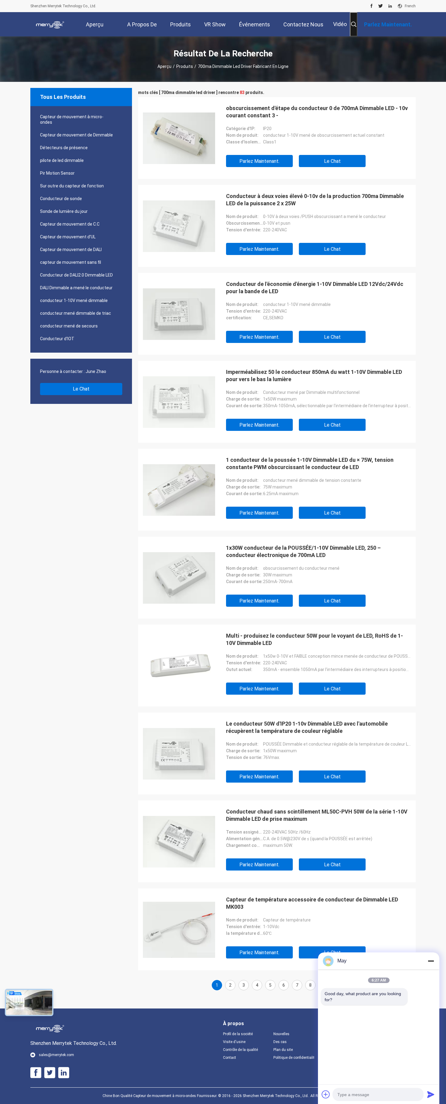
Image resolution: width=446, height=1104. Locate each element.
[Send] (431, 1094)
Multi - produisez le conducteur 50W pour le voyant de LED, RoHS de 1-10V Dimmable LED (314, 639)
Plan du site (283, 1050)
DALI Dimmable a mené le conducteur (76, 287)
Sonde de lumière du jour (64, 211)
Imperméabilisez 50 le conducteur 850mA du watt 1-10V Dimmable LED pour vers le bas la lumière (314, 375)
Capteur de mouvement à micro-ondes (71, 119)
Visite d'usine (234, 1042)
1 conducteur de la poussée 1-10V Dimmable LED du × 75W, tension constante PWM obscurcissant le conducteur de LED (310, 463)
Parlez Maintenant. (259, 161)
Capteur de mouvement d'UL (68, 236)
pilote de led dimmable (62, 160)
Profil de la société (238, 1034)
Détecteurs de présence (64, 147)
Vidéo (340, 24)
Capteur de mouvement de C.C (70, 224)
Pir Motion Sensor (57, 173)
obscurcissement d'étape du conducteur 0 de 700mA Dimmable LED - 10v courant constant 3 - (317, 112)
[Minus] (430, 961)
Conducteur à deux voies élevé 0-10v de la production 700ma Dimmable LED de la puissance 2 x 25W (315, 199)
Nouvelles (281, 1034)
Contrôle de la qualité (240, 1050)
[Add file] (326, 1094)
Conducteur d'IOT (57, 338)
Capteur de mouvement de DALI (71, 249)
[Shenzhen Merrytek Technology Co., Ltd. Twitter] (380, 6)
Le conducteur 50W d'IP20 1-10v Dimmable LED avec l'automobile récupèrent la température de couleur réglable (307, 727)
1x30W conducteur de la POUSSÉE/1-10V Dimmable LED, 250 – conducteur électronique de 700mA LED (303, 551)
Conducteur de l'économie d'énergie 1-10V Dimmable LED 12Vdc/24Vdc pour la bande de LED (314, 287)
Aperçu (164, 66)
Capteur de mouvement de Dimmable (76, 135)
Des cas (280, 1042)
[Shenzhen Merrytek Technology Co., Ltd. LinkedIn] (390, 6)
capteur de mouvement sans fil (70, 262)
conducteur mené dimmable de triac (75, 313)
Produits (184, 66)
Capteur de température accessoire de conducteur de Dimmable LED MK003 (312, 903)
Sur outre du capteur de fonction (72, 185)
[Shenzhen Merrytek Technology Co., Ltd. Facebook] (371, 6)
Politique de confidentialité (293, 1057)
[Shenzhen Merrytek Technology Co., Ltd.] (50, 24)
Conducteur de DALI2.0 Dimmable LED (76, 275)
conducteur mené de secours (69, 326)
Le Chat (81, 389)
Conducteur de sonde (61, 198)
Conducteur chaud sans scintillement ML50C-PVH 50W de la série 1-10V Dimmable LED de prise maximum (316, 815)
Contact (229, 1057)
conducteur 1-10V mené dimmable (74, 300)
